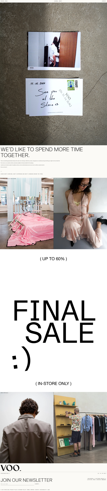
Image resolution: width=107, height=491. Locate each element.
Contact (104, 1)
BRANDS (2, 1)
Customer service (100, 478)
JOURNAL (56, 1)
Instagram (90, 478)
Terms (28, 489)
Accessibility (43, 489)
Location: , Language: (97, 479)
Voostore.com (4, 473)
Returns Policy (22, 489)
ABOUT (60, 1)
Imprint (32, 489)
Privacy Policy (14, 489)
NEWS (6, 1)
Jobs (48, 489)
